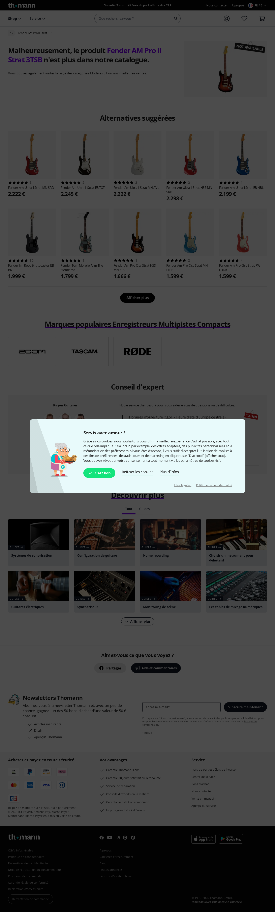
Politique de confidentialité (214, 485)
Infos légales (182, 485)
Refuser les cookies (137, 471)
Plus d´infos (169, 471)
